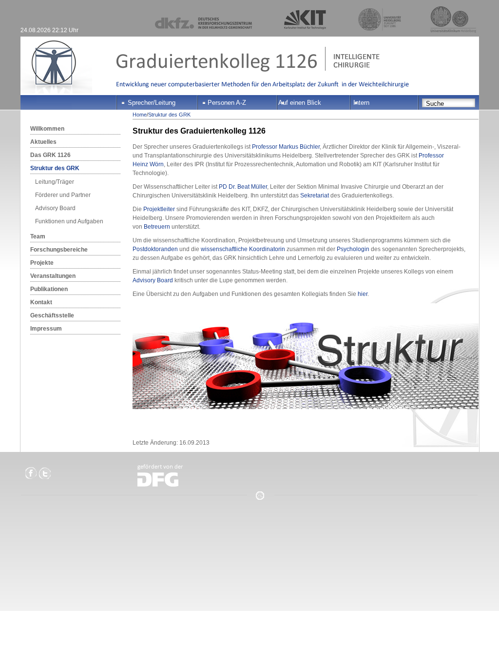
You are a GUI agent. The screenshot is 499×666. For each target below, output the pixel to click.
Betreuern (157, 226)
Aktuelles (43, 141)
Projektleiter (159, 209)
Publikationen (49, 289)
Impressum (46, 328)
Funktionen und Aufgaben (69, 221)
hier (362, 294)
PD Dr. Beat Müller (243, 186)
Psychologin (353, 249)
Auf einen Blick (299, 102)
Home (140, 115)
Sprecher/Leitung (151, 102)
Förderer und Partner (63, 195)
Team (37, 236)
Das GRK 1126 (50, 155)
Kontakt (41, 302)
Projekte (42, 262)
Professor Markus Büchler (286, 146)
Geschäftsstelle (52, 315)
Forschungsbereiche (59, 249)
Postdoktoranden (155, 249)
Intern (361, 102)
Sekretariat (314, 195)
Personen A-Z (227, 102)
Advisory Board (55, 208)
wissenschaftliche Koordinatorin (243, 249)
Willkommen (47, 128)
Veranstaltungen (53, 276)
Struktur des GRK (54, 168)
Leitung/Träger (54, 181)
